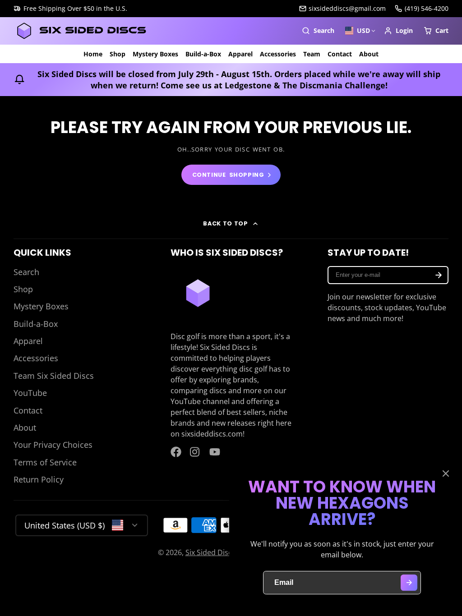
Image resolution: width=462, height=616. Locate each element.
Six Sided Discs (210, 552)
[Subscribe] (438, 275)
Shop (117, 54)
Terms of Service (45, 462)
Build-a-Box (203, 54)
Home (92, 54)
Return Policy (39, 479)
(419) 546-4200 (426, 8)
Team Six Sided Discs (54, 375)
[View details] (198, 293)
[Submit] (409, 583)
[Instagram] (195, 451)
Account (398, 31)
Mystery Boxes (155, 54)
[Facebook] (176, 451)
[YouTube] (214, 451)
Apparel (240, 54)
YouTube (30, 392)
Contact (340, 54)
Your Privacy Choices (53, 444)
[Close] (445, 473)
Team (311, 54)
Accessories (278, 54)
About (369, 54)
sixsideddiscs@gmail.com (347, 8)
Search (26, 272)
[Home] (81, 31)
